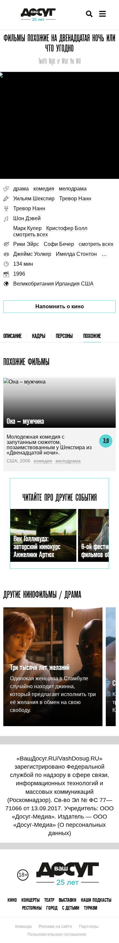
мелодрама (73, 188)
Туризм (90, 908)
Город (52, 908)
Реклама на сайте (55, 926)
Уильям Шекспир (34, 198)
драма (21, 188)
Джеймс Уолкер (32, 254)
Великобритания (33, 283)
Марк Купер (27, 228)
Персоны (64, 336)
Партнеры (89, 926)
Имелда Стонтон (76, 254)
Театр (49, 900)
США (87, 283)
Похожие (92, 336)
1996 (19, 274)
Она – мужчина (25, 421)
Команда (23, 926)
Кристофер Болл (66, 228)
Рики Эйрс (26, 244)
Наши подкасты (96, 900)
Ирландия (67, 283)
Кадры (38, 336)
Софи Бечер (59, 244)
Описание (12, 336)
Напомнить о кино (59, 306)
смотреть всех (30, 234)
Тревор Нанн (75, 198)
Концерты (30, 900)
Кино (12, 900)
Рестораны (32, 908)
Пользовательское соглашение (56, 934)
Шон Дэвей (27, 218)
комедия (43, 188)
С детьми (70, 908)
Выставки (67, 900)
